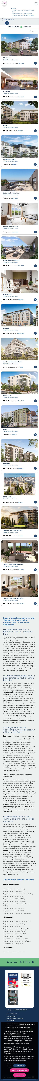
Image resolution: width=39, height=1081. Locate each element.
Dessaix (6, 328)
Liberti (5, 125)
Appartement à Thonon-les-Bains (14, 952)
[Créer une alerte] (7, 23)
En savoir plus (19, 1065)
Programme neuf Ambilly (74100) (13, 911)
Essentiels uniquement (19, 1070)
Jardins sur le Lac (9, 159)
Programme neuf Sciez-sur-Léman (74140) (17, 941)
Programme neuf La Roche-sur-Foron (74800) (18, 894)
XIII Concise (7, 58)
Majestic (6, 463)
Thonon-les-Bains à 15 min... (13, 598)
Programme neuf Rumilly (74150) (13, 896)
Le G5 (5, 429)
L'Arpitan (6, 92)
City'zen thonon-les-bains (12, 362)
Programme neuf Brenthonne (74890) (15, 939)
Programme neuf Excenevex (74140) (14, 934)
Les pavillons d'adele (11, 227)
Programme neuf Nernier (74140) (13, 944)
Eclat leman (7, 294)
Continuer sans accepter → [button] (25, 1024)
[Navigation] (36, 3)
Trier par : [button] (32, 31)
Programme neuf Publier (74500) (13, 926)
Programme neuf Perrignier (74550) (14, 931)
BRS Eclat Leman (9, 497)
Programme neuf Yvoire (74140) (13, 936)
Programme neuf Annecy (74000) (14, 889)
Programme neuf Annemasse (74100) (15, 891)
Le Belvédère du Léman (11, 193)
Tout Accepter (19, 1075)
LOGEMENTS (27, 27)
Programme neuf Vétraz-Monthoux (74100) (17, 913)
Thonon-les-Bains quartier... (13, 564)
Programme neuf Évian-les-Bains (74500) (16, 929)
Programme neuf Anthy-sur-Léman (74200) (17, 921)
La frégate (7, 396)
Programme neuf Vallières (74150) (14, 899)
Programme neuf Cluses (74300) (13, 908)
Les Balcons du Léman (11, 260)
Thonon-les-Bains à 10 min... (13, 531)
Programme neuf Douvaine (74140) (14, 901)
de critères (8, 19)
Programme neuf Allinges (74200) (14, 924)
